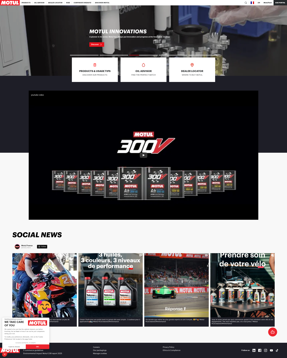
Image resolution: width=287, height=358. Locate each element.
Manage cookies (100, 353)
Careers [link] (96, 347)
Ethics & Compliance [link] (171, 350)
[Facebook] (259, 350)
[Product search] (246, 3)
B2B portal (280, 2)
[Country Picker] (252, 2)
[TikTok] (277, 350)
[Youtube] (271, 350)
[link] (68, 2)
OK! (37, 347)
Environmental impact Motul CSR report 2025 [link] (42, 353)
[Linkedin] (253, 350)
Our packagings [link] (100, 350)
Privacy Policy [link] (168, 347)
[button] (4, 354)
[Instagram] (265, 350)
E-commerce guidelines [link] (33, 350)
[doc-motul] (272, 332)
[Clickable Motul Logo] (10, 2)
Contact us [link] (28, 347)
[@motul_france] (17, 246)
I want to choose (14, 347)
